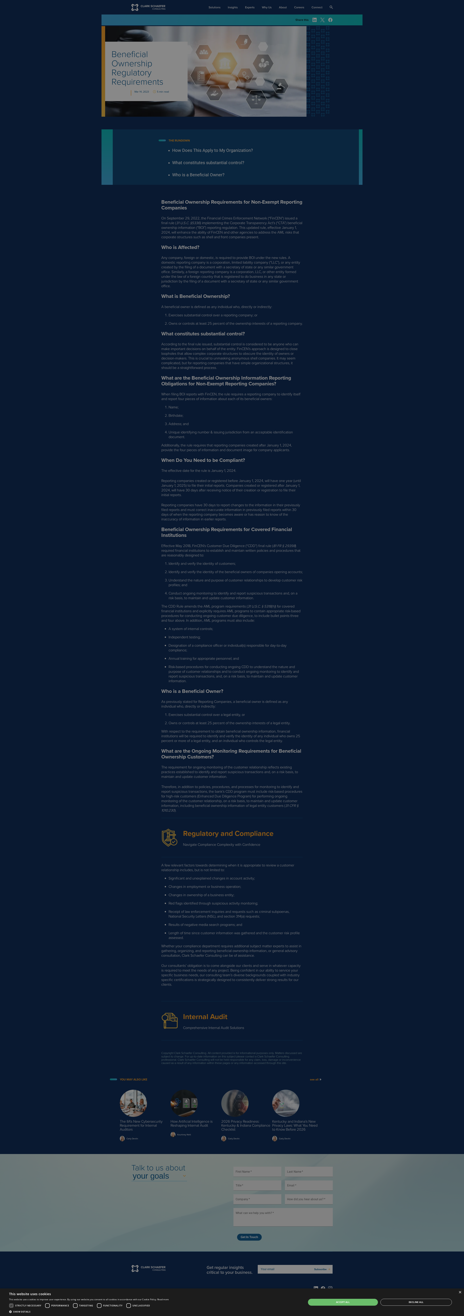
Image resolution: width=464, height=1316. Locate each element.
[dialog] (232, 1302)
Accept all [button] (343, 1302)
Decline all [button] (416, 1302)
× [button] (460, 1292)
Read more (163, 1299)
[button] (89, 1311)
